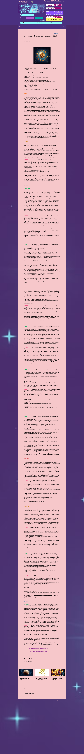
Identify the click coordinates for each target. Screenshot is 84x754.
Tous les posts (21, 26)
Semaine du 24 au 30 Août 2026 (25, 679)
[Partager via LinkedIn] (29, 658)
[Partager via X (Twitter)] (26, 658)
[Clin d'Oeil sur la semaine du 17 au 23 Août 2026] (42, 672)
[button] (63, 26)
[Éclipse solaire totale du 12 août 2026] (58, 672)
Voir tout (63, 666)
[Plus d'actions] (59, 33)
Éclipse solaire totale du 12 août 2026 (57, 679)
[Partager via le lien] (31, 658)
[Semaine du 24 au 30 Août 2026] (26, 672)
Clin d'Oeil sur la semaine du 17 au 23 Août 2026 (41, 679)
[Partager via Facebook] (24, 658)
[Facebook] (32, 2)
